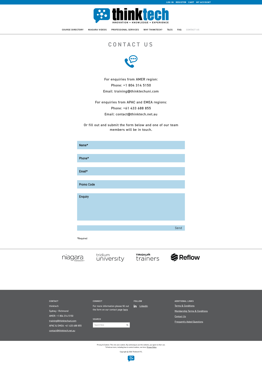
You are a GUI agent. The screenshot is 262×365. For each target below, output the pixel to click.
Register (181, 2)
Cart (191, 2)
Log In (170, 2)
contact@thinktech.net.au (136, 114)
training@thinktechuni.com (136, 91)
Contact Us (180, 316)
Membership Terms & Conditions (191, 311)
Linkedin (143, 306)
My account (203, 2)
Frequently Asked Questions (189, 321)
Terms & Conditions (184, 305)
